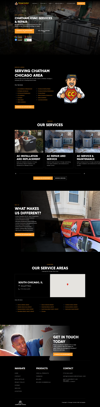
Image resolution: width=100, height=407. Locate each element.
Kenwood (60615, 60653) (71, 306)
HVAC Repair (21, 99)
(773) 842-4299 (71, 3)
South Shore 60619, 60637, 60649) (49, 309)
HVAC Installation (22, 102)
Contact (18, 376)
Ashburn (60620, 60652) (23, 304)
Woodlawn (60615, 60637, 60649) (26, 311)
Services (17, 388)
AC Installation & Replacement (25, 88)
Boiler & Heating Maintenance (45, 95)
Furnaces (39, 376)
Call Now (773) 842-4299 (44, 31)
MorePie (83, 402)
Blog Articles (19, 379)
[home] (20, 3)
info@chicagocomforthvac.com (71, 376)
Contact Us (81, 3)
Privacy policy (20, 382)
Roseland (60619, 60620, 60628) (25, 309)
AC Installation (21, 95)
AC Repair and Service (23, 91)
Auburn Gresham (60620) (47, 304)
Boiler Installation (42, 97)
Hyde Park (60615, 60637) (47, 306)
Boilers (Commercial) (43, 382)
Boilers (38, 379)
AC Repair (20, 97)
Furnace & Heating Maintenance (46, 91)
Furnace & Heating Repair (44, 88)
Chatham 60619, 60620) (71, 304)
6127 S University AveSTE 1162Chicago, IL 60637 (70, 380)
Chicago (43, 311)
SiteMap (17, 385)
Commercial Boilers (43, 99)
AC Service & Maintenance (24, 93)
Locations (18, 391)
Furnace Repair (41, 93)
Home (16, 373)
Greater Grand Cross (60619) (24, 306)
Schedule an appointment (24, 31)
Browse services (60, 178)
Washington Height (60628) (71, 309)
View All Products (42, 373)
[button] (35, 3)
